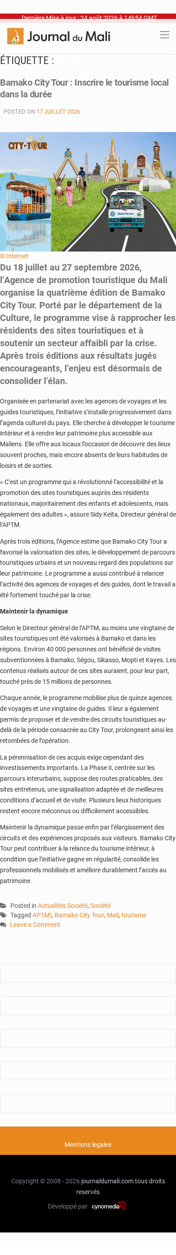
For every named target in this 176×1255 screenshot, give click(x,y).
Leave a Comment (35, 925)
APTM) (42, 915)
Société (100, 905)
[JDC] (58, 35)
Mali (113, 915)
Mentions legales (88, 1144)
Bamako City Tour (79, 915)
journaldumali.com (107, 1181)
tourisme (133, 915)
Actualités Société (63, 905)
